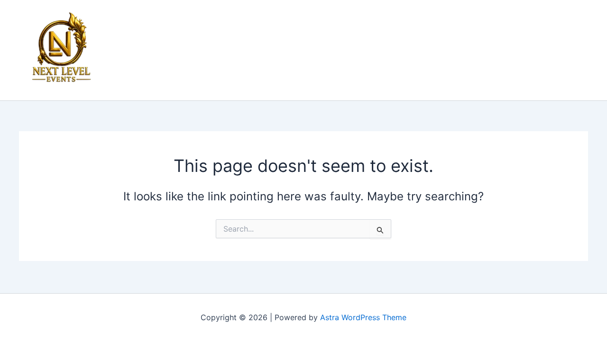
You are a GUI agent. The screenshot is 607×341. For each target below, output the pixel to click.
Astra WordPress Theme (363, 317)
